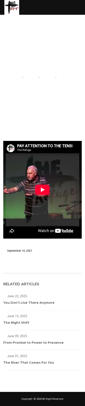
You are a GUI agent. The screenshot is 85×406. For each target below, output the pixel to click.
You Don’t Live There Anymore (28, 303)
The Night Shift (16, 323)
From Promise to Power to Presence (33, 343)
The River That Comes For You (28, 363)
